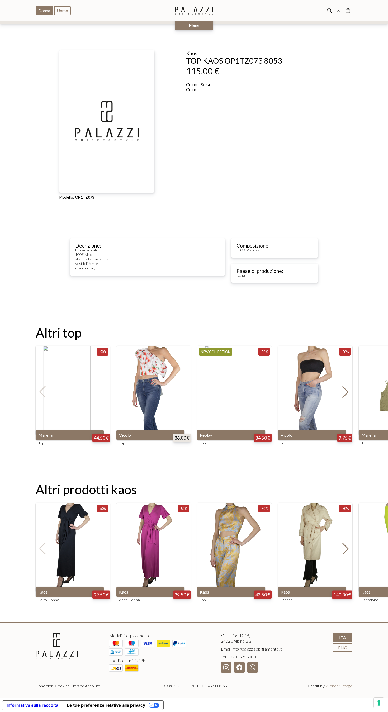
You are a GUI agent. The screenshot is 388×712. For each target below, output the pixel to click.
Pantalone (369, 599)
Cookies (62, 685)
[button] (345, 392)
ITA (342, 637)
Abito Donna (48, 599)
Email (251, 648)
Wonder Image (338, 685)
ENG (342, 647)
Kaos (43, 591)
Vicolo (125, 435)
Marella (45, 435)
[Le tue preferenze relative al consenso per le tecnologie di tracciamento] (379, 703)
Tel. (238, 656)
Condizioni (45, 685)
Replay (206, 435)
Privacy (77, 685)
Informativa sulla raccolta (32, 705)
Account (92, 685)
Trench (286, 599)
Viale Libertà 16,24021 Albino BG (236, 638)
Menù (194, 24)
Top (41, 443)
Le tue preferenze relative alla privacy (106, 705)
